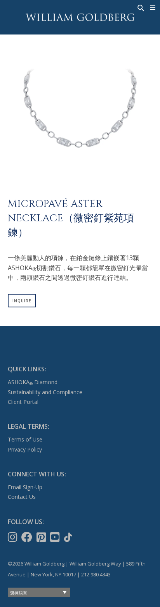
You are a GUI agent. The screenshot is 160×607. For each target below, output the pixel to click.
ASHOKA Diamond (32, 382)
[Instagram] (13, 537)
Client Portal (23, 401)
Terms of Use (25, 439)
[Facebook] (27, 537)
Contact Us (22, 496)
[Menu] (153, 8)
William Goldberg (80, 17)
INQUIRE (21, 301)
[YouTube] (55, 537)
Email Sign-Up (25, 487)
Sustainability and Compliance (45, 392)
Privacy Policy (25, 449)
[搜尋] (140, 7)
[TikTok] (69, 537)
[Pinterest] (42, 537)
